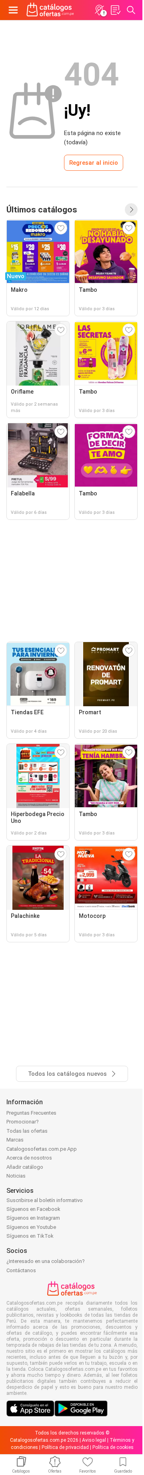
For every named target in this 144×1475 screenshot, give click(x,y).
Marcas (15, 1140)
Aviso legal (94, 1440)
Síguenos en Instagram (33, 1218)
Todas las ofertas (27, 1131)
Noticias (16, 1176)
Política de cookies (113, 1447)
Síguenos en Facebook (33, 1209)
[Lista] (115, 10)
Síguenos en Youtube (31, 1227)
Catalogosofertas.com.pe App (41, 1149)
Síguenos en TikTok (30, 1236)
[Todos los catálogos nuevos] (131, 209)
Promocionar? (22, 1122)
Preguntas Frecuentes (31, 1113)
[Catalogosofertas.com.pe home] (50, 10)
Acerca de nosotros (29, 1158)
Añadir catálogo (24, 1167)
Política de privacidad (65, 1447)
